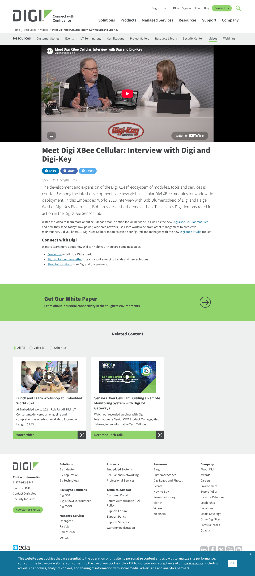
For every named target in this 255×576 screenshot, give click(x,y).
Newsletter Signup (28, 510)
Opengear (66, 521)
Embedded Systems (120, 469)
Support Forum (117, 511)
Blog (176, 8)
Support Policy (116, 516)
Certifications (115, 38)
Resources (188, 20)
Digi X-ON (66, 506)
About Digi (207, 469)
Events (69, 38)
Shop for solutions (60, 264)
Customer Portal (117, 495)
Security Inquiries (24, 499)
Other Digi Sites (211, 519)
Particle (64, 526)
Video (39, 348)
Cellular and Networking (123, 475)
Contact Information (27, 477)
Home (16, 30)
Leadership (208, 503)
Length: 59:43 (49, 416)
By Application (69, 475)
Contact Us (222, 8)
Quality (205, 530)
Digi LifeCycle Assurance (75, 501)
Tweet (90, 171)
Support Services (118, 522)
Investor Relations (212, 497)
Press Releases (210, 525)
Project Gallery (139, 38)
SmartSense (68, 532)
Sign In (186, 8)
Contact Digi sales (24, 493)
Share (52, 171)
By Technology (69, 480)
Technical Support (119, 490)
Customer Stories (48, 38)
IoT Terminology (90, 38)
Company (230, 20)
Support (209, 20)
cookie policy (193, 563)
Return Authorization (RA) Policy (123, 503)
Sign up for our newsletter (65, 259)
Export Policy (209, 492)
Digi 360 (65, 495)
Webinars (229, 38)
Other (60, 348)
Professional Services (120, 480)
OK (232, 563)
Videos (44, 30)
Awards (205, 475)
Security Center (193, 38)
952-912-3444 (22, 488)
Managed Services (157, 20)
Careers (205, 480)
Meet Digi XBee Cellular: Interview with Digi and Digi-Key (85, 30)
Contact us (55, 254)
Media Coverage (211, 514)
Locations (207, 508)
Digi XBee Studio (190, 232)
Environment (209, 486)
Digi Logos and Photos (168, 480)
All (21, 348)
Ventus (64, 537)
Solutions (106, 20)
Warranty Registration (121, 528)
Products (128, 20)
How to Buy (201, 8)
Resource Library (166, 38)
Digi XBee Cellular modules (190, 222)
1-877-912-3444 (23, 482)
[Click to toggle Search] (238, 8)
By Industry (67, 469)
